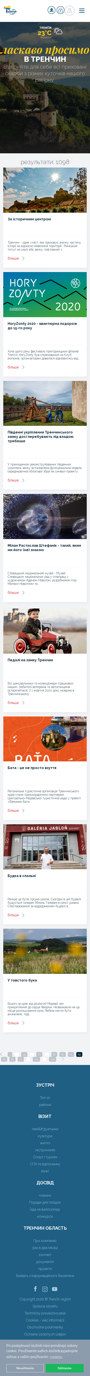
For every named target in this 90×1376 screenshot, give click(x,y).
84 (79, 1054)
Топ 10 (45, 1098)
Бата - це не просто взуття (32, 768)
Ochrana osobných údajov (45, 1334)
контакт (45, 1255)
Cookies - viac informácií (45, 1320)
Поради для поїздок (45, 1202)
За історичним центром (29, 219)
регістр (51, 10)
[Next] (63, 1059)
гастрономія (45, 1150)
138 (52, 1059)
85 (4, 1059)
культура (45, 1136)
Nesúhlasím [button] (25, 1368)
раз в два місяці (45, 1248)
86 (12, 1059)
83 (71, 1054)
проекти (45, 1269)
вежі (45, 1171)
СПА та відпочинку (45, 1164)
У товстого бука (22, 980)
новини (45, 1195)
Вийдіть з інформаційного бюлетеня (45, 1276)
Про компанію (45, 1241)
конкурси (45, 1216)
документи (45, 1262)
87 (20, 1059)
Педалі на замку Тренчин (30, 660)
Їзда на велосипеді (45, 1209)
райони (45, 1105)
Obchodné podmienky (45, 1327)
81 (54, 1054)
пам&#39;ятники (45, 1129)
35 (24, 1054)
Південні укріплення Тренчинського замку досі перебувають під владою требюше (41, 436)
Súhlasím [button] (64, 1368)
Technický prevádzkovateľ (45, 1313)
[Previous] (1, 1054)
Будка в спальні (22, 876)
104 (36, 1059)
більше (13, 258)
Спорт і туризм (45, 1157)
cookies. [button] (56, 1357)
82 (62, 1054)
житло (45, 1143)
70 (39, 1054)
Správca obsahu (45, 1306)
